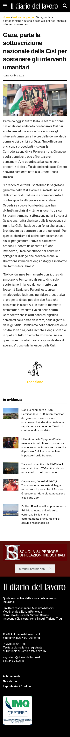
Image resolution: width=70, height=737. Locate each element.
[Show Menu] (5, 6)
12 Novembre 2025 (13, 75)
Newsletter (10, 681)
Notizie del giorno (23, 17)
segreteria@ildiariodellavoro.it (21, 657)
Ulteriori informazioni (32, 568)
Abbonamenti (11, 676)
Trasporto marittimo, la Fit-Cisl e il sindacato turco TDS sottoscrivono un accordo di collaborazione (42, 468)
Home (6, 17)
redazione (35, 382)
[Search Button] (65, 6)
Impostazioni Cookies (17, 686)
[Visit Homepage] (34, 6)
